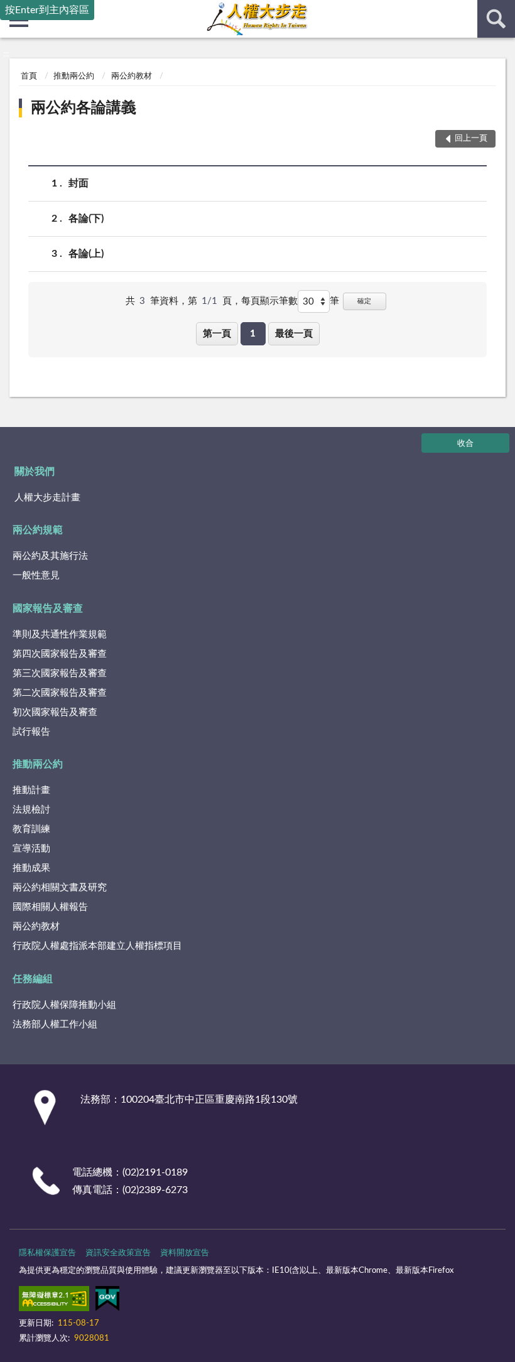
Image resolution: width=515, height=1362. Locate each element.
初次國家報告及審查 (55, 712)
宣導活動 (31, 848)
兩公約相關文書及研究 (60, 887)
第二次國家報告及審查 (60, 693)
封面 (78, 183)
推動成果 (31, 868)
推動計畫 (31, 790)
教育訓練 (31, 829)
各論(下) (86, 218)
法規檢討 (31, 809)
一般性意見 (36, 575)
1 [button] (253, 333)
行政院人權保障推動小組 (64, 1005)
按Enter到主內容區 (47, 10)
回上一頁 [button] (471, 138)
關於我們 (34, 472)
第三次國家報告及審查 (60, 673)
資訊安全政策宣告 (118, 1253)
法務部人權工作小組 (55, 1024)
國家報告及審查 (48, 608)
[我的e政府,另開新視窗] (107, 1301)
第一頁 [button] (217, 333)
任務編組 (33, 979)
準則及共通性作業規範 (60, 634)
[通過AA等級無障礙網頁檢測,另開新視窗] (54, 1301)
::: (6, 54)
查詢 (496, 19)
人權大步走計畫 (47, 497)
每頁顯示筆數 (269, 301)
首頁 (29, 76)
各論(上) (86, 254)
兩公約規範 (38, 530)
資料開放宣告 (184, 1253)
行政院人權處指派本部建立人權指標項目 (97, 946)
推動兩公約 (73, 76)
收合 (465, 444)
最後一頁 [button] (294, 333)
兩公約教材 (131, 76)
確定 (364, 301)
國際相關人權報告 (50, 907)
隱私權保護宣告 (47, 1253)
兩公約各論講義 (83, 108)
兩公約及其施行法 (50, 556)
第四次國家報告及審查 (60, 654)
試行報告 (31, 732)
